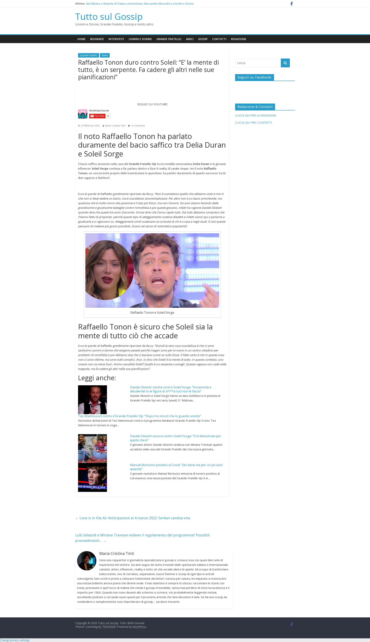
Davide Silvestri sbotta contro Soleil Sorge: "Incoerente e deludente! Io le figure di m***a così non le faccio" (170, 389)
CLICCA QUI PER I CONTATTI (253, 122)
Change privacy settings (14, 640)
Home (81, 39)
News (105, 55)
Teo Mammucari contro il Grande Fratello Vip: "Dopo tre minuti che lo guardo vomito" (139, 416)
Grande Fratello (168, 39)
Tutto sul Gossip (109, 16)
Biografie (97, 39)
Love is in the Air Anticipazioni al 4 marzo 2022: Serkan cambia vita (132, 518)
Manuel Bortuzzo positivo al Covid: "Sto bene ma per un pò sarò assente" (176, 467)
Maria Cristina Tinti (115, 125)
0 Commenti (138, 125)
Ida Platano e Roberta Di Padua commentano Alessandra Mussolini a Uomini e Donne (140, 3)
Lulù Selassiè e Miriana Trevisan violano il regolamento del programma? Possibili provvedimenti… (142, 538)
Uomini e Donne (140, 39)
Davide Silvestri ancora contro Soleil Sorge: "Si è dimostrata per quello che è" (175, 438)
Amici (189, 39)
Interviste (116, 39)
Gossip (203, 39)
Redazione (238, 39)
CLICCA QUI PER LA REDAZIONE (255, 115)
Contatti (219, 39)
